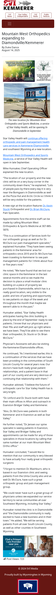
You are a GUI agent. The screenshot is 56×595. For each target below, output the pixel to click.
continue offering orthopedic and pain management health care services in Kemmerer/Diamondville (26, 142)
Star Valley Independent (22, 15)
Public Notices (46, 15)
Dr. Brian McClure (39, 209)
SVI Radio (35, 15)
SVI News (9, 15)
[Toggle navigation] (9, 24)
